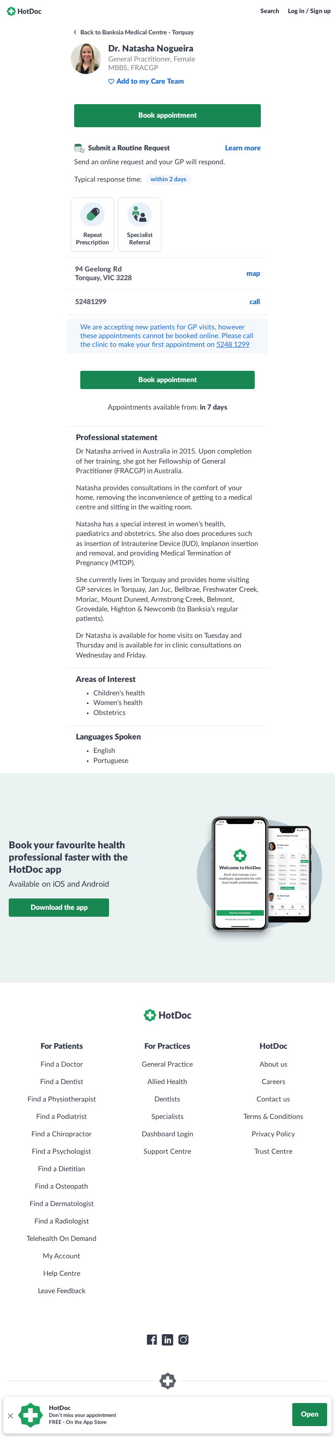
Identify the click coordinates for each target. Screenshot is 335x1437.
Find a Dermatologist (62, 1203)
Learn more (243, 148)
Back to (136, 33)
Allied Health (167, 1081)
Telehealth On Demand (61, 1238)
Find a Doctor (62, 1064)
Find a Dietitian (61, 1169)
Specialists (167, 1116)
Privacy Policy (273, 1134)
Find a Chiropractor (61, 1134)
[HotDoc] (24, 11)
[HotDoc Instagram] (183, 1339)
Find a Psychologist (61, 1151)
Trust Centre (273, 1151)
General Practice (167, 1064)
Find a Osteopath (61, 1186)
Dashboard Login (167, 1134)
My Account (61, 1256)
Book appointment (167, 115)
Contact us (273, 1099)
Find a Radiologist (61, 1221)
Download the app (59, 907)
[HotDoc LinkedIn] (167, 1339)
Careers (273, 1081)
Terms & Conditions (273, 1116)
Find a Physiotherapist (61, 1099)
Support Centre (167, 1151)
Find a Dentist (61, 1081)
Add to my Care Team (150, 81)
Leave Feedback (61, 1291)
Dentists (167, 1099)
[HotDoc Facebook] (152, 1339)
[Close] (10, 1415)
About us (273, 1064)
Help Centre (61, 1273)
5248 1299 (233, 344)
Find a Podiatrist (61, 1116)
